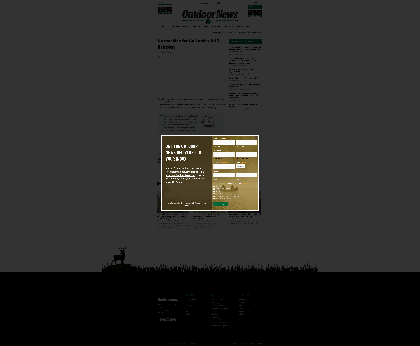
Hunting (219, 194)
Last (237, 179)
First (215, 179)
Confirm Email (241, 146)
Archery (218, 191)
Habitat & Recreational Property (227, 196)
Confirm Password (242, 158)
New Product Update (223, 199)
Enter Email (218, 146)
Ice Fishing (220, 186)
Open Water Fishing (223, 189)
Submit (221, 204)
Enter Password (219, 158)
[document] (210, 173)
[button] (256, 137)
